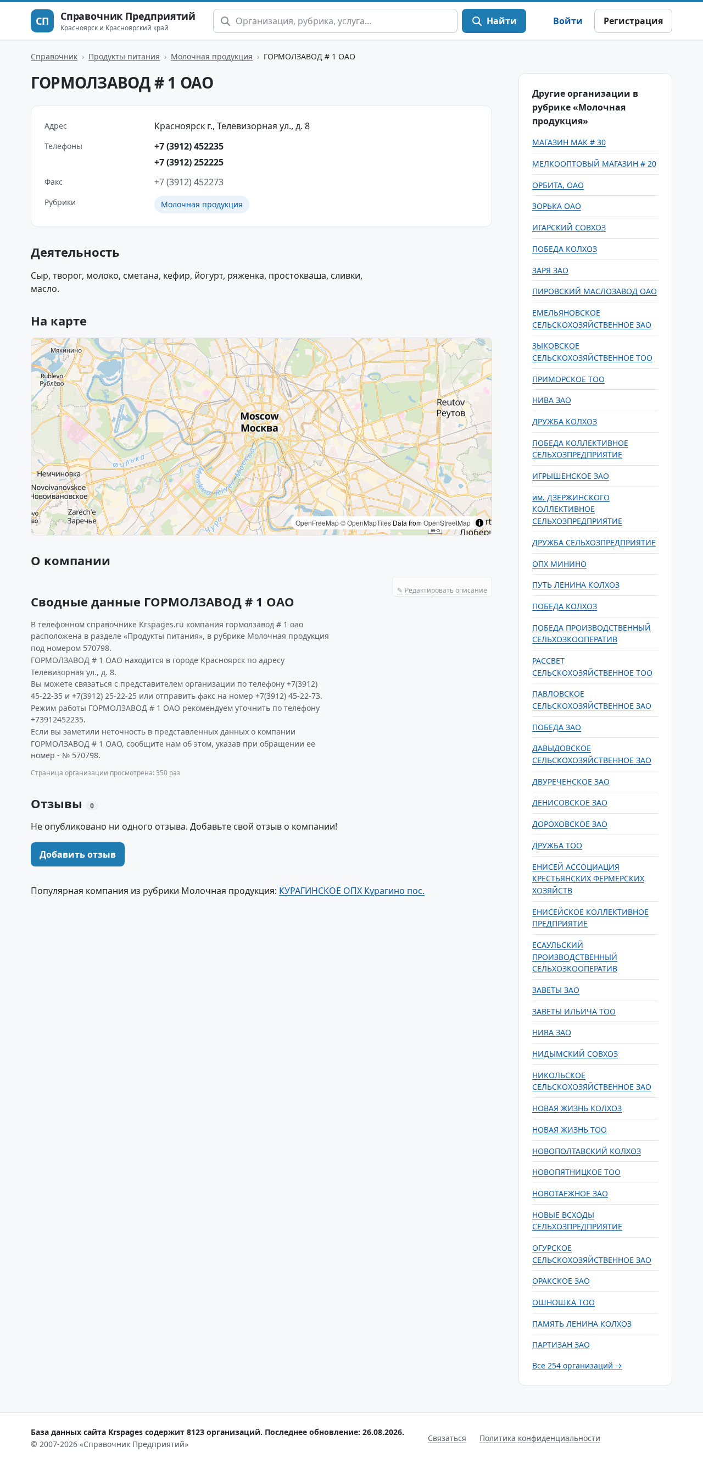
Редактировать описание (442, 590)
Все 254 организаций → (577, 1365)
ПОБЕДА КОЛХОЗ (564, 249)
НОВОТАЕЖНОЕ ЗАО (570, 1193)
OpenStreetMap (447, 522)
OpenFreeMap (317, 522)
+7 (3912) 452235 (189, 146)
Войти (568, 21)
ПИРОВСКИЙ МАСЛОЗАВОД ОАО (594, 291)
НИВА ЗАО (551, 400)
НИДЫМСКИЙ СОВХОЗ (575, 1053)
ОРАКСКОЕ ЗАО (561, 1281)
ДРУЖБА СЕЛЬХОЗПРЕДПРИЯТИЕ (594, 542)
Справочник (54, 56)
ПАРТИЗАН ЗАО (561, 1344)
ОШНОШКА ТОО (563, 1302)
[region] (261, 436)
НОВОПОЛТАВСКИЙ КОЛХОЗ (586, 1151)
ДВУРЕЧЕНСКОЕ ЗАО (571, 781)
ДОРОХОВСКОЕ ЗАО (569, 824)
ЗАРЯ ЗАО (550, 270)
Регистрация (633, 21)
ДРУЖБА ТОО (557, 845)
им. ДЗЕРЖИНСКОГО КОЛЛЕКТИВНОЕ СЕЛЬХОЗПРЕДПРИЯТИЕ (577, 509)
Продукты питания (124, 56)
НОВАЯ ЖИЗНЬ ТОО (569, 1129)
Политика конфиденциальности (539, 1438)
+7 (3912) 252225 (189, 162)
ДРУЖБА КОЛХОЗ (564, 421)
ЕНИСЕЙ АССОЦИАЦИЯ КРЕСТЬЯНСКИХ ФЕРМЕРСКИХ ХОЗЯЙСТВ (588, 879)
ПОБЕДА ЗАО (556, 727)
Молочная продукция (212, 56)
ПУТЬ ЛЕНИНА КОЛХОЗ (576, 584)
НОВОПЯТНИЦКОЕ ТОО (576, 1172)
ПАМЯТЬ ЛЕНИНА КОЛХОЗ (582, 1323)
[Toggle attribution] (479, 522)
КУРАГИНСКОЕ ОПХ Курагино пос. (352, 891)
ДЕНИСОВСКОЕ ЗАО (569, 802)
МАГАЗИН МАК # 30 (569, 142)
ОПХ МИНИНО (559, 564)
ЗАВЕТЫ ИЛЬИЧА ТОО (574, 1011)
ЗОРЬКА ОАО (556, 206)
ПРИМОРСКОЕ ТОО (568, 379)
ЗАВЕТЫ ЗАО (555, 990)
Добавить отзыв (78, 854)
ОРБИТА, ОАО (558, 185)
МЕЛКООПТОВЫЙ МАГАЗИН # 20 (594, 163)
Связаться (447, 1438)
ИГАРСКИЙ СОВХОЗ (569, 227)
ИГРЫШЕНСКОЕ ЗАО (570, 476)
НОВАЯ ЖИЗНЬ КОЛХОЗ (577, 1108)
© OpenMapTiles (366, 522)
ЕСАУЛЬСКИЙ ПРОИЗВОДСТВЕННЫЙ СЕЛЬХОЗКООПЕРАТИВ (574, 957)
